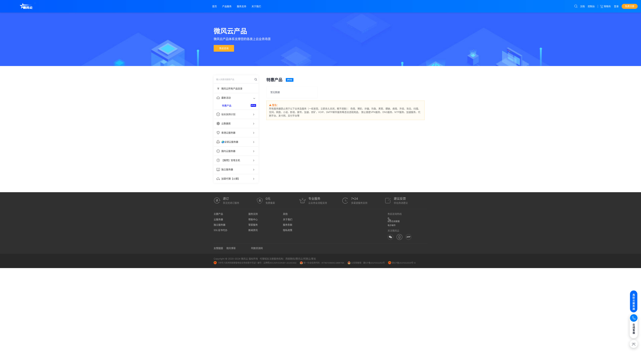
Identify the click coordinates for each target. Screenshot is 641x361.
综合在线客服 (394, 221)
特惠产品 (226, 105)
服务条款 (287, 224)
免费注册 (629, 6)
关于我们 (287, 219)
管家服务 (253, 224)
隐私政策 (287, 230)
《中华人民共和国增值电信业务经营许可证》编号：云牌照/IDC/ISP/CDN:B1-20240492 (256, 263)
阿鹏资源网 (257, 248)
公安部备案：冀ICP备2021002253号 (368, 263)
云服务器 (218, 219)
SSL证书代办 (220, 230)
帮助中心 (253, 219)
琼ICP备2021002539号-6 (403, 263)
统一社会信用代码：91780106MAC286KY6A (323, 263)
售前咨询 (224, 48)
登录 (616, 6)
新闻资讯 (253, 230)
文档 (582, 6)
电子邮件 (392, 225)
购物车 (607, 6)
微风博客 (231, 248)
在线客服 (634, 328)
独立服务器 (219, 224)
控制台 (591, 6)
